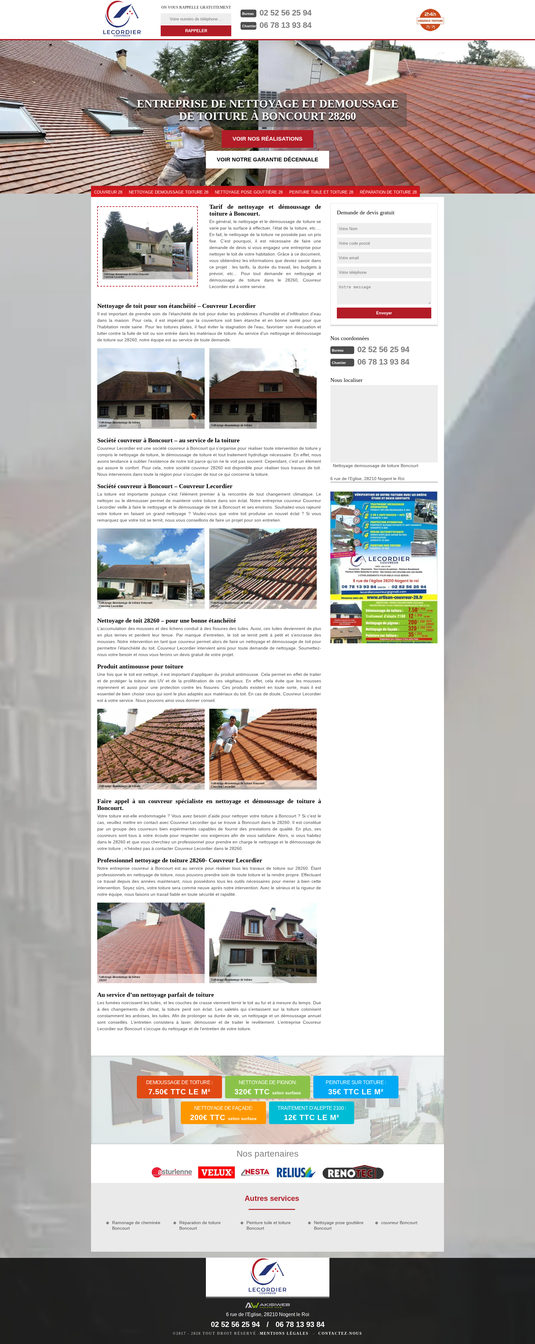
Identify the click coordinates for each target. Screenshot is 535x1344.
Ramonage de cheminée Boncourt (136, 1225)
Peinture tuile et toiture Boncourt (268, 1225)
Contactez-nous (340, 1333)
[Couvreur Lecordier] (122, 19)
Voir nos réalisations (267, 139)
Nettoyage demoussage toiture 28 (168, 192)
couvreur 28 (108, 192)
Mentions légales (284, 1333)
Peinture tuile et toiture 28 (321, 192)
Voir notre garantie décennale (267, 159)
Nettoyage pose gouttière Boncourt (338, 1225)
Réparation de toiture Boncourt (200, 1225)
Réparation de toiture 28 (388, 192)
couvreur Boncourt (399, 1222)
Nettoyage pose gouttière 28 (249, 192)
